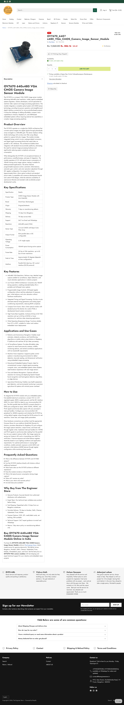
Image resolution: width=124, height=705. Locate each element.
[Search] (95, 10)
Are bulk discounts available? (14, 483)
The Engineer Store (30, 545)
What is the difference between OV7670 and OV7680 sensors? (21, 460)
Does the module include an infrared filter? (18, 472)
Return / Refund (7, 665)
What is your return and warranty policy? (17, 480)
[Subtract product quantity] (48, 69)
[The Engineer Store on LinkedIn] (10, 2)
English (5, 697)
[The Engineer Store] (8, 10)
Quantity (49, 65)
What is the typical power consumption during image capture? (21, 475)
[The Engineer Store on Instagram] (7, 2)
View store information (55, 79)
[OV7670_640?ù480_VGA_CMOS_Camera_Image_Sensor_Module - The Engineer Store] (23, 53)
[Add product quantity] (55, 69)
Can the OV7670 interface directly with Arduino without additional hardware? (22, 464)
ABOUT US (49, 665)
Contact (48, 661)
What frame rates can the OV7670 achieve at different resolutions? (21, 468)
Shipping (50, 83)
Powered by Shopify (30, 700)
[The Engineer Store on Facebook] (5, 2)
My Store (51, 42)
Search (4, 661)
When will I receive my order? (14, 478)
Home (4, 28)
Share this (53, 89)
